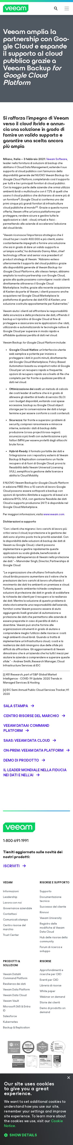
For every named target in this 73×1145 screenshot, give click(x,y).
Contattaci (10, 914)
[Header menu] (66, 8)
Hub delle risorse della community (54, 939)
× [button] (68, 1077)
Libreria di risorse (50, 985)
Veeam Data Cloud (15, 995)
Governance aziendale (17, 908)
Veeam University (51, 918)
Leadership (10, 897)
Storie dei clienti (50, 1002)
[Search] (55, 8)
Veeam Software (56, 159)
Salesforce (10, 1016)
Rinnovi (44, 912)
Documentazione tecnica (50, 899)
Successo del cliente (53, 906)
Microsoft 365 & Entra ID (16, 1008)
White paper (47, 991)
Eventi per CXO (49, 980)
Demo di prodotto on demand (52, 1010)
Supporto (46, 891)
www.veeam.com (53, 514)
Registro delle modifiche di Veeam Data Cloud (52, 927)
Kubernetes (10, 1022)
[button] (36, 1135)
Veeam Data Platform (16, 989)
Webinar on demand (52, 996)
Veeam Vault (11, 1001)
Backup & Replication (16, 1027)
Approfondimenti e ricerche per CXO (51, 972)
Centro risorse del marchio (14, 927)
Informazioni (11, 891)
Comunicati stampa (15, 919)
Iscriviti (11, 866)
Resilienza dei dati (14, 984)
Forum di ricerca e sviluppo (51, 949)
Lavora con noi (12, 902)
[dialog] (36, 1109)
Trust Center (11, 935)
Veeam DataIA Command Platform (15, 976)
